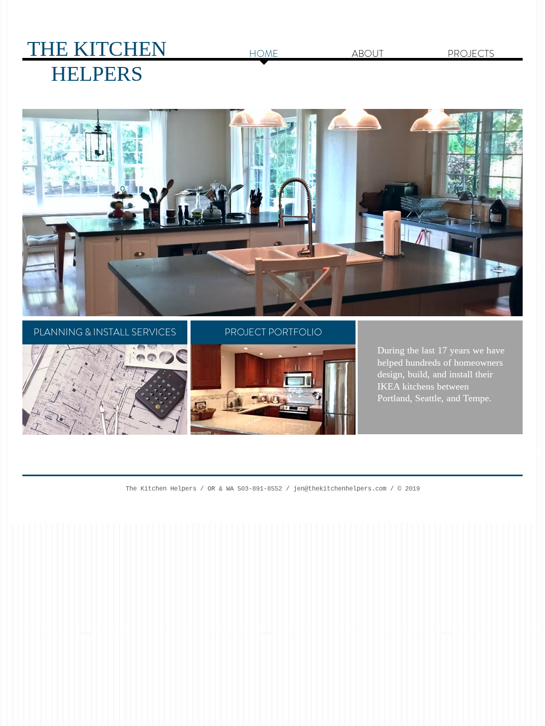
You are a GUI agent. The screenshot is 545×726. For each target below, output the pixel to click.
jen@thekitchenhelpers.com (339, 489)
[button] (252, 212)
